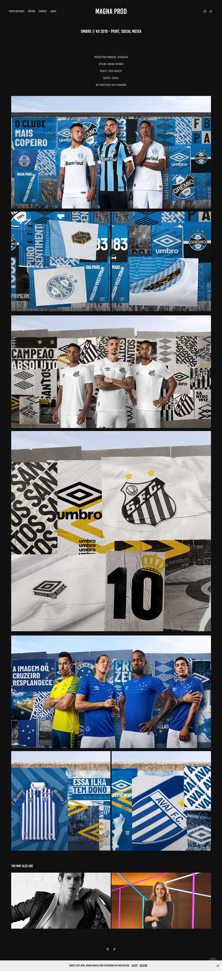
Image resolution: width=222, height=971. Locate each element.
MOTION (31, 11)
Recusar (143, 965)
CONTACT (43, 11)
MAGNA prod (111, 11)
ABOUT (53, 11)
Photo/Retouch (16, 11)
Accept (135, 965)
